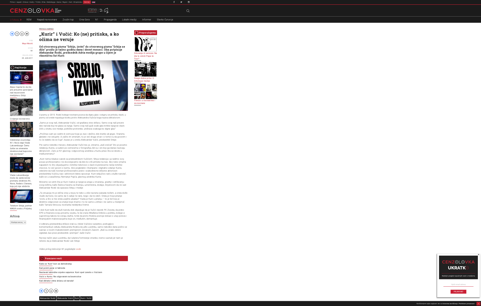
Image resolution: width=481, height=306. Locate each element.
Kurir (77, 298)
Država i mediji (28, 2)
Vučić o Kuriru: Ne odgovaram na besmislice (60, 276)
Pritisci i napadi (16, 2)
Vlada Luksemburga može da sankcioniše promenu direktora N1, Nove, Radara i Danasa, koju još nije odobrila (21, 181)
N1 (96, 19)
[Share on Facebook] (12, 34)
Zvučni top (68, 19)
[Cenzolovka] (35, 10)
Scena (59, 2)
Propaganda (110, 19)
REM (29, 19)
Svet (70, 2)
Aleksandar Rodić (48, 298)
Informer (146, 19)
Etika (44, 2)
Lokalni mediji (129, 19)
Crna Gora (84, 19)
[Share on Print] (22, 34)
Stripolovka (77, 2)
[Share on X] (17, 34)
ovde (78, 249)
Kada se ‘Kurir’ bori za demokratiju (55, 264)
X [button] (478, 303)
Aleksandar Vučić (65, 298)
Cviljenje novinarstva (20, 119)
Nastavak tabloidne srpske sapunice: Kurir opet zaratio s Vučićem (70, 272)
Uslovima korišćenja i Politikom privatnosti (458, 303)
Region (65, 2)
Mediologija (51, 2)
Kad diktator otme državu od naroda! (56, 281)
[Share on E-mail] (27, 34)
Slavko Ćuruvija (165, 19)
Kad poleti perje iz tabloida (52, 268)
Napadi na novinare (47, 19)
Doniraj (87, 2)
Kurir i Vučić (86, 298)
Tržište (37, 2)
